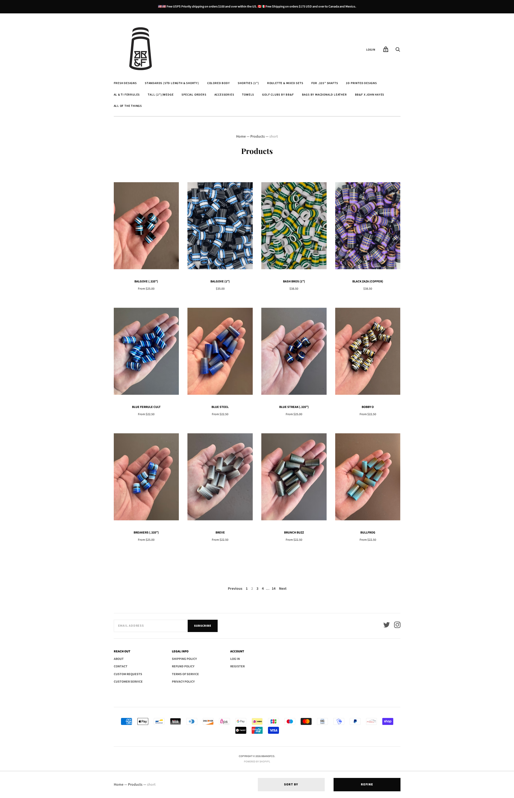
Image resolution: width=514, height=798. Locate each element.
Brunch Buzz (294, 532)
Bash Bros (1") (294, 281)
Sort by (291, 784)
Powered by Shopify (256, 761)
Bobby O (368, 407)
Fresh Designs (125, 83)
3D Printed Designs (361, 83)
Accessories (224, 95)
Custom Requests (128, 674)
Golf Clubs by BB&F (278, 95)
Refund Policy (183, 666)
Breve (220, 532)
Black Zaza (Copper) (367, 281)
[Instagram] (397, 626)
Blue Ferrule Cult (146, 407)
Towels (248, 95)
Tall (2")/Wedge (160, 95)
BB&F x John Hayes (369, 95)
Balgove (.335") (146, 281)
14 (273, 588)
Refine (367, 784)
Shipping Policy (184, 659)
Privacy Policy (183, 681)
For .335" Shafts (324, 83)
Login (370, 50)
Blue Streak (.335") (294, 407)
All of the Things (128, 106)
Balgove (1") (220, 281)
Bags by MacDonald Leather (324, 95)
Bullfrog (367, 532)
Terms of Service (185, 674)
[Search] (397, 51)
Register (237, 666)
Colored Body (218, 83)
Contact (120, 666)
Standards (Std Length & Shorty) (172, 83)
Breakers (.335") (146, 532)
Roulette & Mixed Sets (285, 83)
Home (241, 136)
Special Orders (194, 95)
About (119, 659)
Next (282, 588)
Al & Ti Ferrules (127, 95)
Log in (235, 659)
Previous (235, 588)
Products (257, 136)
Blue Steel (220, 407)
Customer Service (128, 681)
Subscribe (202, 626)
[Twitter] (386, 626)
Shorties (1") (248, 83)
